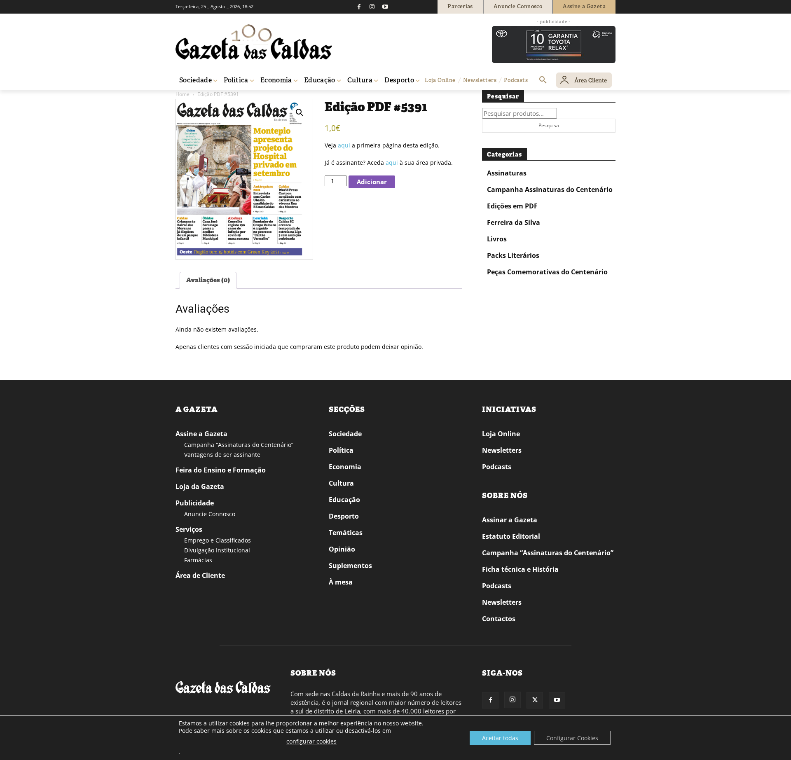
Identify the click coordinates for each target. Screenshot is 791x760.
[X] (535, 700)
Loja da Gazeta (200, 486)
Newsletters (502, 450)
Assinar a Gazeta (509, 519)
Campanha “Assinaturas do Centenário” (238, 445)
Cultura (341, 483)
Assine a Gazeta (201, 433)
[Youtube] (385, 6)
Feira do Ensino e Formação (221, 470)
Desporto (344, 516)
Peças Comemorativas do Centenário (547, 271)
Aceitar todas (500, 738)
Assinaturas (507, 173)
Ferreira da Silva (513, 222)
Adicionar (372, 182)
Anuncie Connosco (209, 514)
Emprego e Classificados (217, 540)
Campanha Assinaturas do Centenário (550, 189)
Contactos (498, 618)
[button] (543, 80)
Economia (345, 466)
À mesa (341, 582)
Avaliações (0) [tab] (208, 280)
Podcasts (496, 466)
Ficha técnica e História (520, 569)
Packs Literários (513, 255)
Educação (344, 499)
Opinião (342, 549)
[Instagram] (372, 6)
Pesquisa (548, 125)
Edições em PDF (512, 205)
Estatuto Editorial (511, 536)
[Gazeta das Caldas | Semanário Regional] (254, 42)
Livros (497, 238)
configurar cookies (311, 741)
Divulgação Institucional (217, 550)
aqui (344, 145)
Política (341, 450)
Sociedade (345, 433)
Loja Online (501, 433)
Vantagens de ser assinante (222, 454)
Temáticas (346, 532)
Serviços (189, 529)
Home (183, 94)
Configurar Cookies (572, 738)
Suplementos (350, 565)
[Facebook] (359, 6)
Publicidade (195, 502)
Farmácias (198, 560)
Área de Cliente (200, 575)
